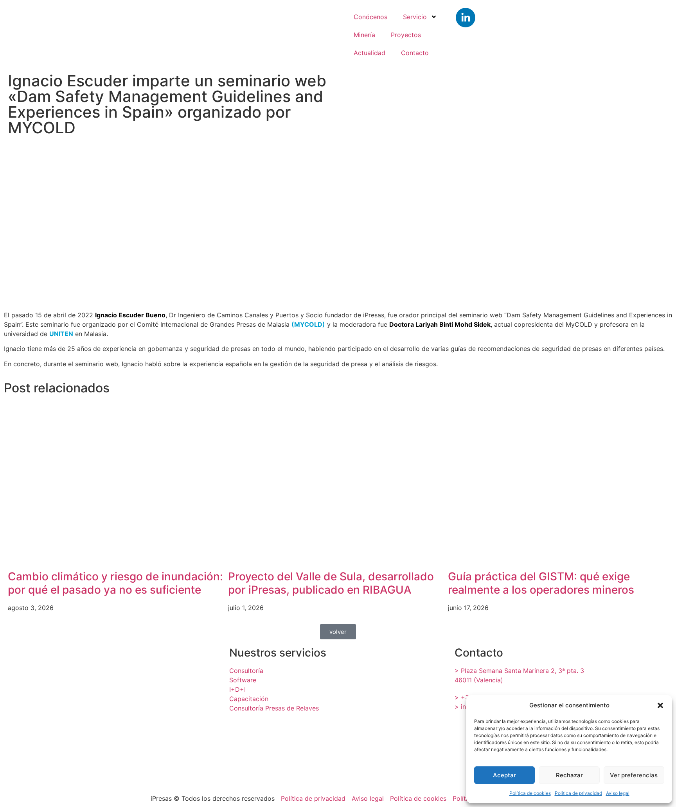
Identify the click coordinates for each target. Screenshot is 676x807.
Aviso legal (617, 793)
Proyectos (406, 35)
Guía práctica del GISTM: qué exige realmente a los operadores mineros (541, 583)
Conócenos (370, 17)
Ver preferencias (634, 775)
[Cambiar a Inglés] (592, 32)
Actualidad (369, 53)
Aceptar (504, 775)
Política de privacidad (578, 793)
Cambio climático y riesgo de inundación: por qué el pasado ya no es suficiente (115, 583)
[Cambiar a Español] (639, 32)
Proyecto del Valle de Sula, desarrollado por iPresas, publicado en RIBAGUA (331, 583)
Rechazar (569, 775)
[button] (660, 705)
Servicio (415, 17)
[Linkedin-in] (465, 17)
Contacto (415, 53)
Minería (364, 35)
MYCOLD (308, 324)
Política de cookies (530, 793)
